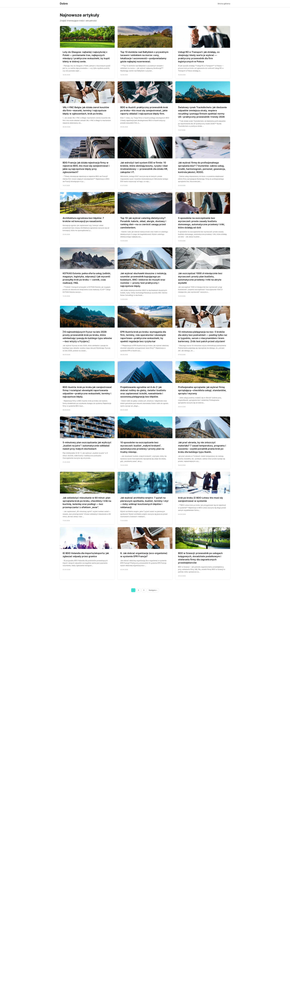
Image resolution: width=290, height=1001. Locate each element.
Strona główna (224, 3)
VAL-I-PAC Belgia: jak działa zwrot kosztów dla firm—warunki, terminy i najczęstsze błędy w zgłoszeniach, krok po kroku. (86, 110)
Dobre (64, 3)
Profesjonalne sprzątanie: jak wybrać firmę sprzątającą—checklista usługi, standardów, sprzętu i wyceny (202, 390)
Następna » (153, 590)
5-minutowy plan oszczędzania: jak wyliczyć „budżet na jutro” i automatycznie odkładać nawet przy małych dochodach (87, 445)
